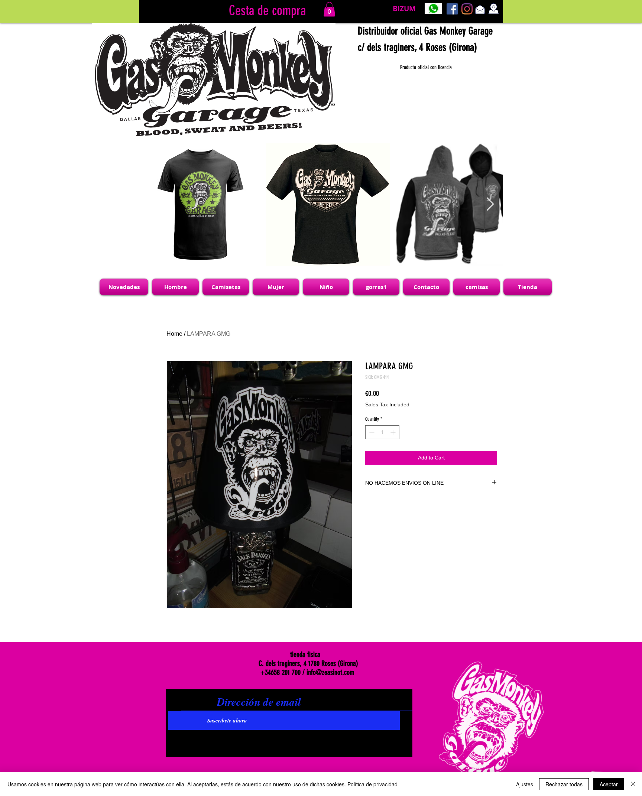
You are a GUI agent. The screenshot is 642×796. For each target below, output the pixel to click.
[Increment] (393, 432)
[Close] (633, 784)
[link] (329, 9)
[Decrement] (371, 432)
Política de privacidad (372, 784)
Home (174, 334)
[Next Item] (490, 204)
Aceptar (609, 784)
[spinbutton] (382, 432)
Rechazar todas (564, 784)
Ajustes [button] (524, 784)
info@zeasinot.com (330, 672)
